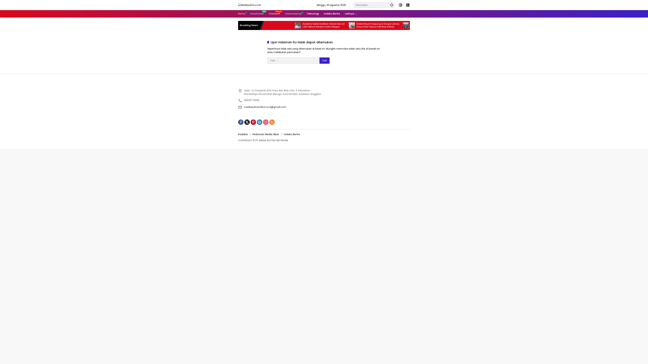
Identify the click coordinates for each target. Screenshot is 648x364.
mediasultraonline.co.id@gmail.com (265, 107)
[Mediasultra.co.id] (249, 5)
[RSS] (272, 122)
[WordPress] (259, 122)
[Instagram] (265, 122)
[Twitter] (247, 122)
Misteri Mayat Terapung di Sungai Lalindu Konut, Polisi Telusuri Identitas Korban (364, 25)
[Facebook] (241, 122)
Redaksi (243, 134)
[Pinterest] (253, 122)
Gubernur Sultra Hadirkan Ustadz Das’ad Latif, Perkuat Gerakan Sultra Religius (310, 25)
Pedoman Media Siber (265, 134)
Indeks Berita (292, 134)
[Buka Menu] (408, 5)
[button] (391, 5)
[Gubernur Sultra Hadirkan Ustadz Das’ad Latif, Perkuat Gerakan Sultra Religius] (284, 25)
